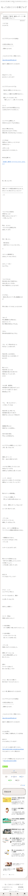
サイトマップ (21, 889)
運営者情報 (20, 887)
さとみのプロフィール (7, 887)
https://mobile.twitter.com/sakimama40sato (13, 749)
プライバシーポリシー (14, 891)
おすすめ (5, 766)
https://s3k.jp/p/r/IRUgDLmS (9, 60)
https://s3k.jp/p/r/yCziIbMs (10, 760)
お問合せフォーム (7, 889)
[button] (18, 780)
